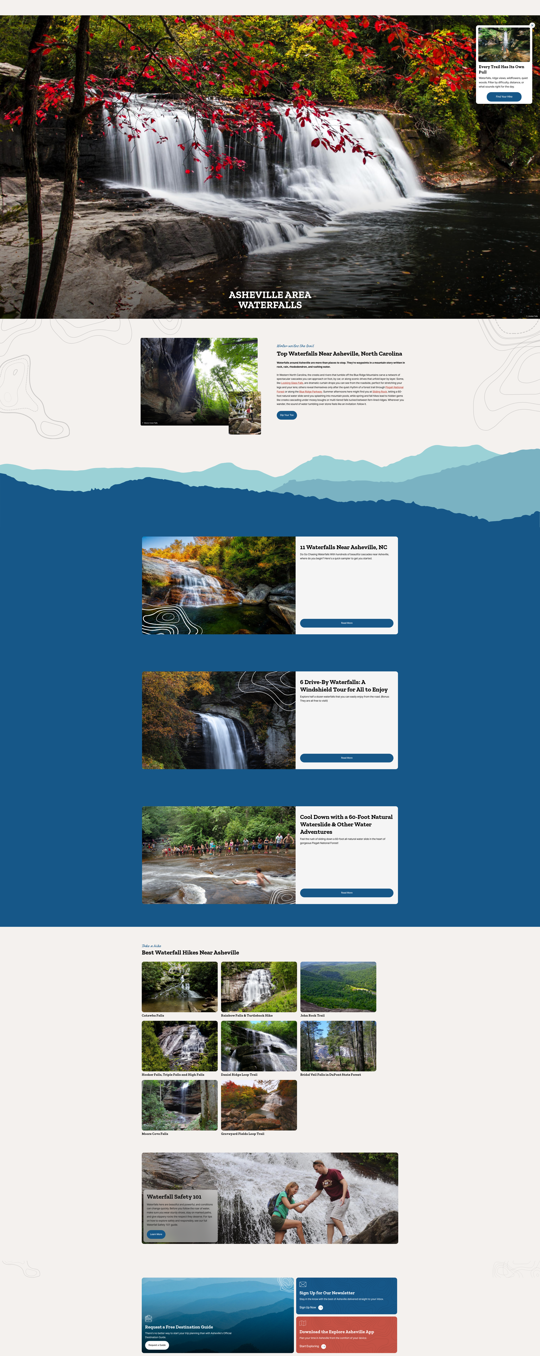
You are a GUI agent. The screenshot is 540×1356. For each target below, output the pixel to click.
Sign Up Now (308, 1308)
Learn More (156, 1234)
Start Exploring (309, 1346)
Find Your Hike (504, 97)
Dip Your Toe (287, 415)
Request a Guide (157, 1345)
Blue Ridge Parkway (310, 392)
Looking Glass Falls (292, 383)
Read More (347, 623)
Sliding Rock (380, 392)
